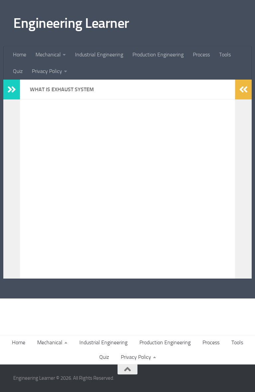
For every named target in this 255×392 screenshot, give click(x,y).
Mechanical (48, 54)
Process (201, 54)
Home (19, 54)
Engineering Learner (71, 23)
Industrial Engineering (99, 54)
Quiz (18, 71)
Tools (225, 54)
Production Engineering (158, 54)
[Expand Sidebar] (11, 89)
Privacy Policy (47, 71)
